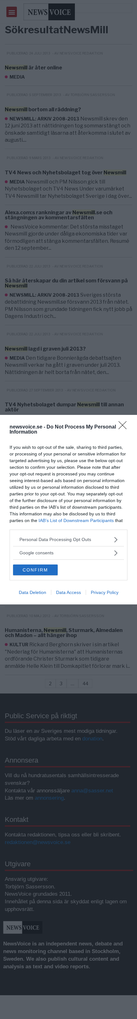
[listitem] (68, 539)
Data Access (68, 592)
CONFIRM (35, 569)
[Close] (125, 427)
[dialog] (68, 509)
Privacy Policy (105, 592)
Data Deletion (32, 592)
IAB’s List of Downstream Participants (76, 520)
